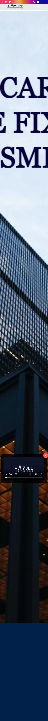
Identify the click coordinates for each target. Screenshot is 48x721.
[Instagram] (7, 2)
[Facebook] (4, 2)
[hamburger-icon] (38, 6)
